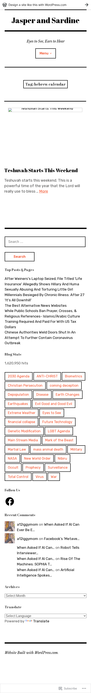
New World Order (37, 458)
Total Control (18, 477)
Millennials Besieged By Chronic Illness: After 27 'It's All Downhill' (44, 297)
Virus (40, 477)
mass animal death (48, 449)
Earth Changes (67, 395)
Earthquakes (18, 404)
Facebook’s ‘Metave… (62, 539)
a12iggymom (27, 524)
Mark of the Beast (59, 440)
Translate (41, 621)
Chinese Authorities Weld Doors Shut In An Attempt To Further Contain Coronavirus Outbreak (40, 337)
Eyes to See (52, 413)
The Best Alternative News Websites (36, 305)
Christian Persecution (25, 385)
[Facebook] (10, 501)
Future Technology (57, 422)
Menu (44, 53)
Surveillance (58, 467)
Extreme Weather (21, 413)
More (43, 191)
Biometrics (73, 376)
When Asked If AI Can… (36, 547)
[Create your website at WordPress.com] (45, 4)
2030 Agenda (18, 376)
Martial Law (17, 449)
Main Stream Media (23, 440)
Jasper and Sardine (45, 20)
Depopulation (18, 395)
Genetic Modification (24, 431)
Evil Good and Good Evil (53, 404)
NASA (12, 458)
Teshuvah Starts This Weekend (41, 170)
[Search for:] (45, 241)
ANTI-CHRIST (47, 376)
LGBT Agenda (59, 431)
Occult (13, 467)
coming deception (64, 385)
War (54, 477)
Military (76, 449)
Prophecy (33, 467)
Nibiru (62, 458)
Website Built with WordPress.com (31, 653)
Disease (42, 395)
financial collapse (21, 422)
